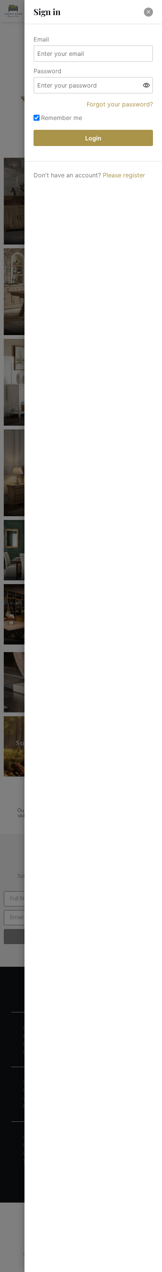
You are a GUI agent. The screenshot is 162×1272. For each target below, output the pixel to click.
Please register (124, 175)
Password (47, 71)
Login (93, 138)
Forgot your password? (120, 104)
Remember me (61, 118)
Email (41, 39)
